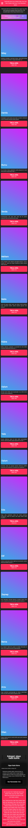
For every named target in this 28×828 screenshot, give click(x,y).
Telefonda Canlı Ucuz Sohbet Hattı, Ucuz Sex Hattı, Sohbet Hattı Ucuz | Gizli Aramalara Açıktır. (15, 3)
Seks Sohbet (19, 800)
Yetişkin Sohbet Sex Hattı (14, 809)
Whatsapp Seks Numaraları (18, 804)
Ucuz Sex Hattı (16, 805)
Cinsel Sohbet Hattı (12, 807)
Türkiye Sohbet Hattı (16, 818)
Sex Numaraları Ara (14, 782)
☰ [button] (2, 3)
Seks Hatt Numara (17, 802)
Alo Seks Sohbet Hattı (13, 812)
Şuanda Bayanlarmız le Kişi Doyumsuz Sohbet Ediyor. (14, 17)
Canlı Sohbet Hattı (14, 814)
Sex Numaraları (9, 802)
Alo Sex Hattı (18, 811)
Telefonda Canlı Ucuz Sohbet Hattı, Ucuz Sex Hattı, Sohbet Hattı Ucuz (14, 793)
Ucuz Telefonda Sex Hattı (9, 800)
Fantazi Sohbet (8, 805)
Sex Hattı (12, 811)
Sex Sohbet (13, 816)
